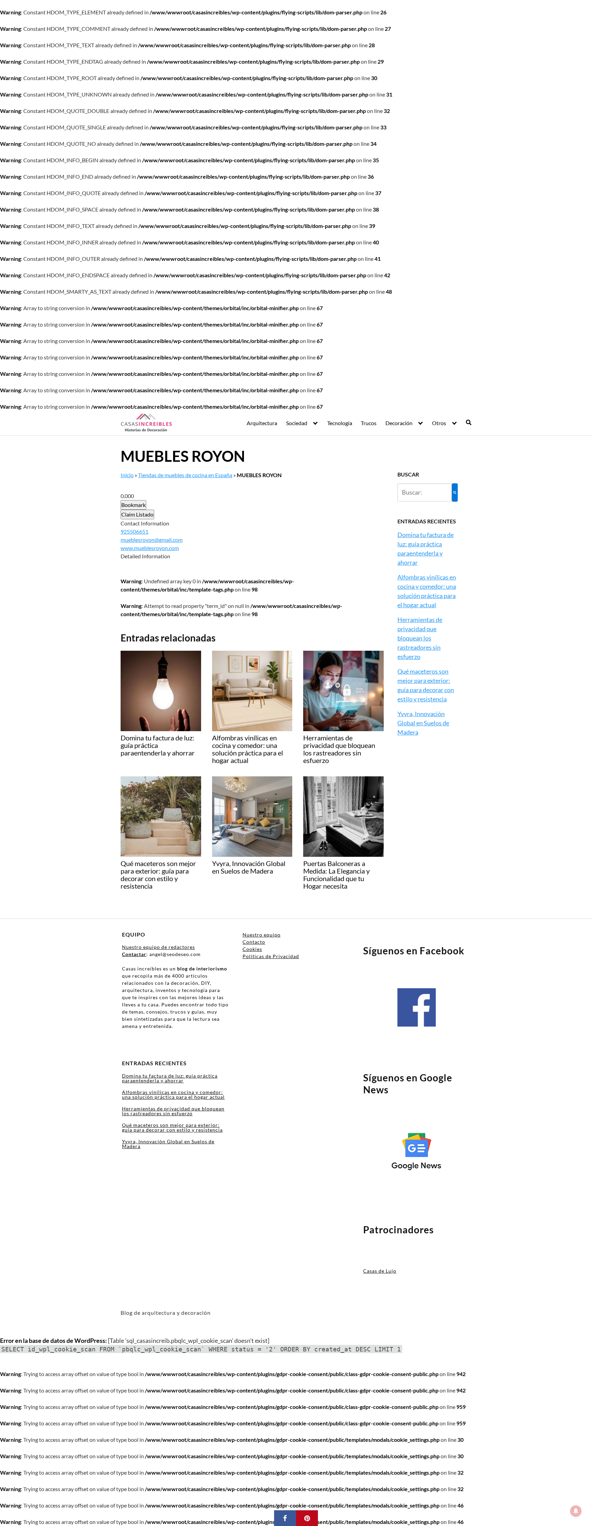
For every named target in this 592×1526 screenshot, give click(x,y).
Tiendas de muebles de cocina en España (185, 475)
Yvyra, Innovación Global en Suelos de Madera (423, 723)
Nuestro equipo (262, 935)
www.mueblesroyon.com (150, 548)
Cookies (252, 949)
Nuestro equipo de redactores (158, 947)
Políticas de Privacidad (271, 956)
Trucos (369, 423)
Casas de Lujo (379, 1271)
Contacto (254, 942)
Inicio (127, 475)
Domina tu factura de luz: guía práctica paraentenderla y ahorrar (170, 1078)
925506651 (134, 531)
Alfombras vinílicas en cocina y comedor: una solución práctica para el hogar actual (173, 1094)
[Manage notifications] (575, 1510)
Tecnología (339, 423)
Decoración (398, 423)
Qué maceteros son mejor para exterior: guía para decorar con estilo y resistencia (172, 1127)
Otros (439, 423)
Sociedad (296, 423)
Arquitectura (262, 423)
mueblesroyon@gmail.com (152, 539)
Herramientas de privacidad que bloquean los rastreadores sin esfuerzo (419, 638)
